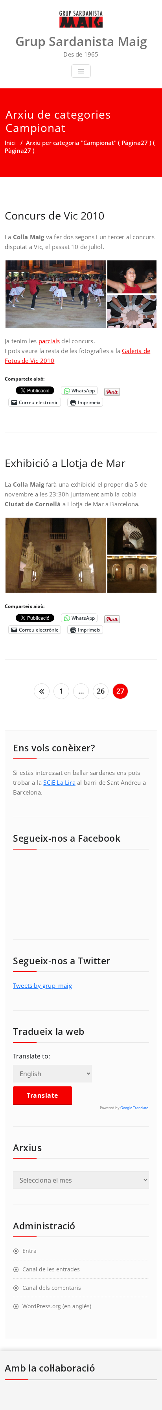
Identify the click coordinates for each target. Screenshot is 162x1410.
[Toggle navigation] (81, 71)
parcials (49, 341)
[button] (56, 294)
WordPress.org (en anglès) (56, 1306)
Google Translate (134, 1107)
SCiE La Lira (59, 782)
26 (101, 691)
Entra (29, 1250)
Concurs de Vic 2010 (54, 215)
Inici (10, 142)
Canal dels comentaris (51, 1287)
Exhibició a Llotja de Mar (65, 463)
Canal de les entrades (51, 1269)
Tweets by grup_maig (42, 985)
